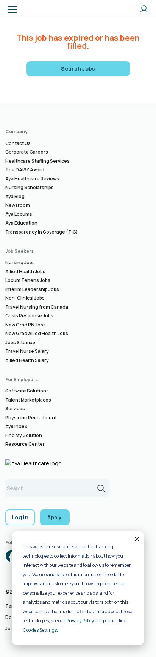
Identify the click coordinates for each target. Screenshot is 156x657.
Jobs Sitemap (20, 342)
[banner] (35, 9)
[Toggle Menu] (12, 9)
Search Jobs (78, 68)
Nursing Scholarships (29, 187)
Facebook (11, 556)
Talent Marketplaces (28, 400)
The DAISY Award (24, 169)
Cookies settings (40, 630)
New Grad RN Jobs (25, 325)
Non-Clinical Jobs (25, 298)
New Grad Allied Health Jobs (36, 333)
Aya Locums (18, 214)
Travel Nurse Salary (27, 351)
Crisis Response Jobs (29, 315)
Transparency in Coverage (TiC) (41, 232)
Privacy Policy (80, 620)
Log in (20, 517)
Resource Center (25, 444)
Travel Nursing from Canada (36, 307)
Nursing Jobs (20, 262)
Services (15, 408)
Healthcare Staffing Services (37, 161)
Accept (136, 539)
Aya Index (16, 426)
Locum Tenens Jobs (27, 280)
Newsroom (17, 205)
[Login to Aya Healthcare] (143, 9)
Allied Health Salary (27, 360)
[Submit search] (101, 488)
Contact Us (18, 143)
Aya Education (21, 223)
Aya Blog (15, 196)
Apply (54, 517)
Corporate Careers (26, 152)
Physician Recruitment (31, 417)
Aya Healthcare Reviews (32, 178)
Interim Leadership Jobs (32, 289)
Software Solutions (27, 391)
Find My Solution (23, 435)
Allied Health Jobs (25, 271)
